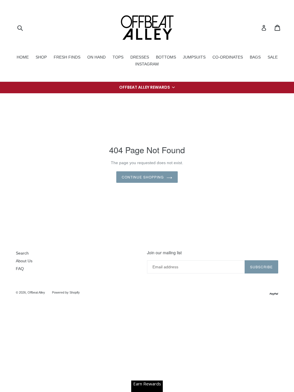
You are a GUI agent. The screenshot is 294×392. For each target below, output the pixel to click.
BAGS (255, 57)
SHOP (41, 57)
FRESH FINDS (67, 57)
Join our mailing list (164, 252)
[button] (147, 87)
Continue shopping (142, 176)
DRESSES (139, 57)
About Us (24, 261)
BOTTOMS (166, 57)
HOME (23, 57)
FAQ (20, 268)
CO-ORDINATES (227, 57)
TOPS (118, 57)
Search (22, 253)
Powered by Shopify (66, 292)
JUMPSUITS (194, 57)
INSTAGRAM (147, 64)
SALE (273, 57)
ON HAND (96, 57)
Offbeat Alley (36, 292)
